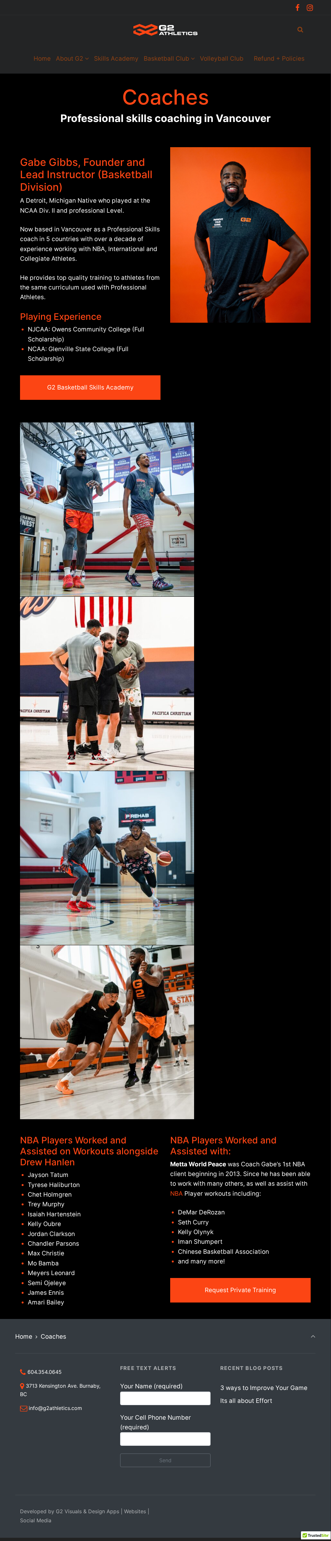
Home (23, 1336)
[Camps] (248, 58)
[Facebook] (297, 8)
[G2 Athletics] (165, 29)
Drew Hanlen (47, 1162)
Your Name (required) (151, 1386)
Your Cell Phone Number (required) (155, 1422)
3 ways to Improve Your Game (263, 1388)
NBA (176, 1193)
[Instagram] (309, 8)
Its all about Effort (246, 1400)
